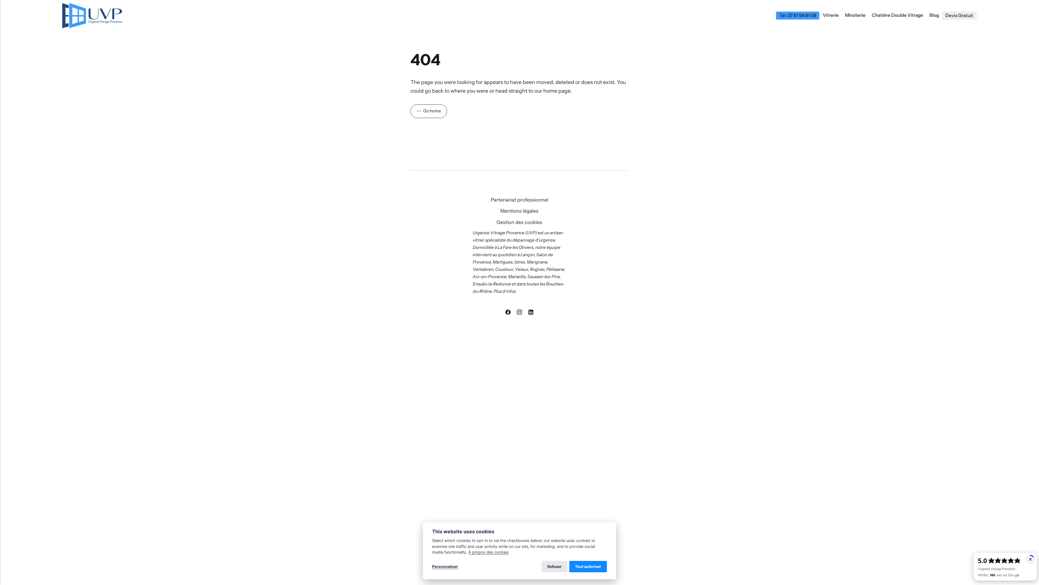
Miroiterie (855, 15)
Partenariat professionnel (519, 200)
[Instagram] (520, 313)
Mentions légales (519, 211)
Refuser (554, 566)
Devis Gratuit (959, 15)
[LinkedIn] (531, 313)
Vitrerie (831, 15)
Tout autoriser (588, 566)
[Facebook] (508, 313)
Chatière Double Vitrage (897, 15)
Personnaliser (445, 566)
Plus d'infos (505, 291)
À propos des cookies (488, 552)
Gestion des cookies (519, 222)
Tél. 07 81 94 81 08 (797, 15)
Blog (934, 15)
